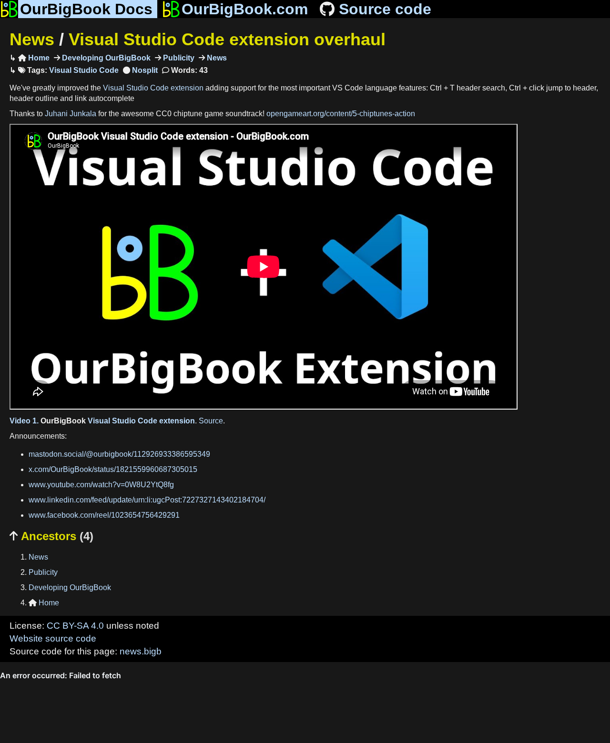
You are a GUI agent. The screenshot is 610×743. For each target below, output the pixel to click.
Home (34, 58)
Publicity (177, 58)
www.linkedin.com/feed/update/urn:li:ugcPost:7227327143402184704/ (147, 500)
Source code (385, 9)
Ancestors (51, 536)
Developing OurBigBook (105, 58)
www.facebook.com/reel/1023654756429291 (104, 515)
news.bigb (141, 651)
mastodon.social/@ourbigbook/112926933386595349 (119, 454)
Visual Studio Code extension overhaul (227, 39)
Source (211, 421)
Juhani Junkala (70, 114)
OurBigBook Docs (86, 9)
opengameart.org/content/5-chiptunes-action (340, 114)
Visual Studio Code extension (153, 88)
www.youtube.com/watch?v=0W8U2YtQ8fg (101, 485)
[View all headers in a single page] (140, 70)
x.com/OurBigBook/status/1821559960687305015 (113, 469)
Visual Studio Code (84, 70)
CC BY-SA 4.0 (75, 626)
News (32, 39)
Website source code (53, 638)
